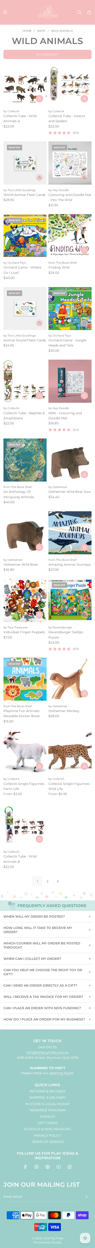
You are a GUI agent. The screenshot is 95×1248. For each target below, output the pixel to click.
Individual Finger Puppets (24, 632)
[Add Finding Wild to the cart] (84, 250)
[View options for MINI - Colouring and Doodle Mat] (84, 395)
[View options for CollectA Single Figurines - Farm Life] (39, 766)
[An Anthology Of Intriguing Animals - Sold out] (25, 474)
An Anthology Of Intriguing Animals (18, 494)
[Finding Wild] (70, 235)
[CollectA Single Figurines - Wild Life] (70, 751)
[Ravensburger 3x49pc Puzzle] (70, 600)
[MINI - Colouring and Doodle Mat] (70, 381)
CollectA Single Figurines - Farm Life (24, 786)
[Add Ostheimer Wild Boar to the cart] (39, 547)
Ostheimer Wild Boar (20, 564)
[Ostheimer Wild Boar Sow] (70, 460)
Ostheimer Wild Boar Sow (69, 492)
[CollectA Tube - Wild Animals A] (25, 84)
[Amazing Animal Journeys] (70, 532)
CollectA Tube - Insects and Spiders (66, 118)
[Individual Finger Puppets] (25, 600)
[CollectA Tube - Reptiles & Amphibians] (25, 381)
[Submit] (86, 1197)
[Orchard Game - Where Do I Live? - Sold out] (25, 250)
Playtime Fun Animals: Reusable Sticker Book (21, 713)
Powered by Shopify (48, 1242)
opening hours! (61, 1073)
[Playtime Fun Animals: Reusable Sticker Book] (25, 679)
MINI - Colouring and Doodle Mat (65, 415)
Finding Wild (58, 267)
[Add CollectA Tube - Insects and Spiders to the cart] (84, 98)
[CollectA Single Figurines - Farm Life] (25, 751)
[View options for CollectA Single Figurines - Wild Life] (84, 766)
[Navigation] (5, 12)
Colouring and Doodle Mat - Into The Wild (69, 197)
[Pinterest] (47, 1167)
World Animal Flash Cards (24, 195)
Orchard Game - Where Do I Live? (22, 270)
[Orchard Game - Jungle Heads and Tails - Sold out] (70, 323)
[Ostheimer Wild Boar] (25, 532)
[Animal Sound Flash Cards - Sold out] (25, 323)
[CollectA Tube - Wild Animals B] (25, 824)
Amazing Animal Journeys (69, 564)
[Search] (79, 12)
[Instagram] (36, 1167)
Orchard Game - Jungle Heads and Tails (67, 342)
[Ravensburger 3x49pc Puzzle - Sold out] (70, 614)
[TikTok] (70, 1167)
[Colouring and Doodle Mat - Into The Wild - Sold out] (70, 177)
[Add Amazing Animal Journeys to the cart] (84, 547)
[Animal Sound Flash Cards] (25, 308)
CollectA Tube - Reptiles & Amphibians (24, 415)
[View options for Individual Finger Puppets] (39, 614)
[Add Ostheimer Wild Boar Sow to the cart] (84, 474)
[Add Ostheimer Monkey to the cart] (84, 693)
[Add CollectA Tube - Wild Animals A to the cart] (39, 98)
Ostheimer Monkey (63, 711)
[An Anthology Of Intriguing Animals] (25, 460)
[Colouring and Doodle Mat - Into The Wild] (70, 162)
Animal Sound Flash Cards (24, 340)
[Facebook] (25, 1167)
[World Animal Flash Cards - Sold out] (25, 177)
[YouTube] (58, 1167)
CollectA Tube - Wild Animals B (19, 859)
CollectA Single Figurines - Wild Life (69, 786)
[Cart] (89, 12)
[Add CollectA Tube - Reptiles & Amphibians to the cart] (39, 395)
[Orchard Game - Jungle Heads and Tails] (70, 308)
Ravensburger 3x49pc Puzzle (65, 634)
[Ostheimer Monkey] (70, 679)
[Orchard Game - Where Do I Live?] (25, 235)
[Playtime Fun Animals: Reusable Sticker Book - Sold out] (25, 693)
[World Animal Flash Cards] (25, 162)
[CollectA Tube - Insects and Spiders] (70, 84)
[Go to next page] (58, 881)
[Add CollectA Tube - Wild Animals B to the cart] (39, 839)
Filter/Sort (47, 54)
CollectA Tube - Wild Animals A (19, 118)
